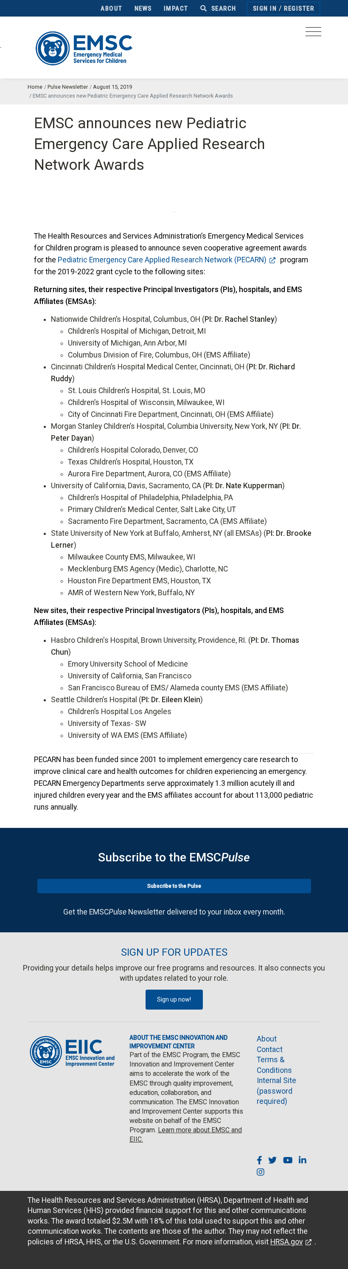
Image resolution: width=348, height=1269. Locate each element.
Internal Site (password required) (276, 1091)
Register (299, 8)
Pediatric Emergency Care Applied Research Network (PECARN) (162, 260)
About (112, 8)
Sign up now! (174, 999)
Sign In (265, 8)
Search (222, 8)
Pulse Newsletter (68, 87)
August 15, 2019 (112, 87)
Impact (176, 8)
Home (35, 87)
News (143, 8)
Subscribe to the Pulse (174, 886)
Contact (270, 1049)
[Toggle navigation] (313, 34)
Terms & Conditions (274, 1065)
